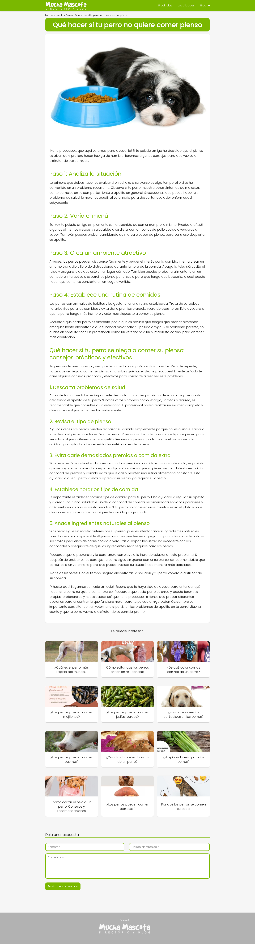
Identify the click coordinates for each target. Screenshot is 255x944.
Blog (203, 5)
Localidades (186, 5)
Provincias (165, 5)
